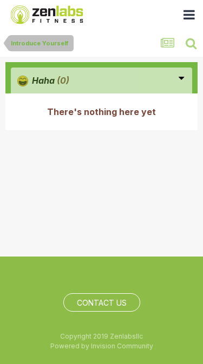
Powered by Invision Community (101, 346)
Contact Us (102, 302)
